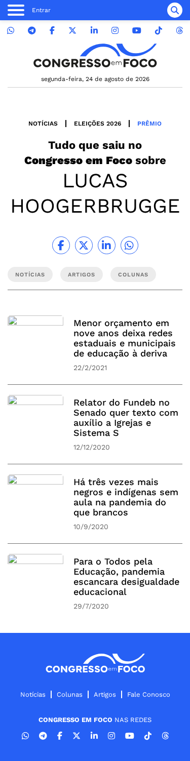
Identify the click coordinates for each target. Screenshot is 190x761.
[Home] (95, 55)
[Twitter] (72, 30)
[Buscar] (174, 10)
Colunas (70, 694)
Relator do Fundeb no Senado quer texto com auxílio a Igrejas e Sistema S (125, 417)
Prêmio (149, 123)
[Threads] (179, 30)
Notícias (43, 123)
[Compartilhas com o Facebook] (61, 245)
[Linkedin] (94, 30)
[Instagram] (115, 30)
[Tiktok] (158, 30)
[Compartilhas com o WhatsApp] (129, 245)
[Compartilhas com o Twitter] (84, 245)
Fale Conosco (148, 694)
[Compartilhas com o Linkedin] (107, 245)
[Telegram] (32, 30)
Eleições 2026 (97, 123)
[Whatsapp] (10, 30)
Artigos (105, 694)
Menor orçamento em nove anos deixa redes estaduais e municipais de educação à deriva (124, 337)
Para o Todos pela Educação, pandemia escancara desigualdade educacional (126, 576)
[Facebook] (52, 30)
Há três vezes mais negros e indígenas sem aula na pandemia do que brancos (125, 496)
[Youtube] (136, 30)
